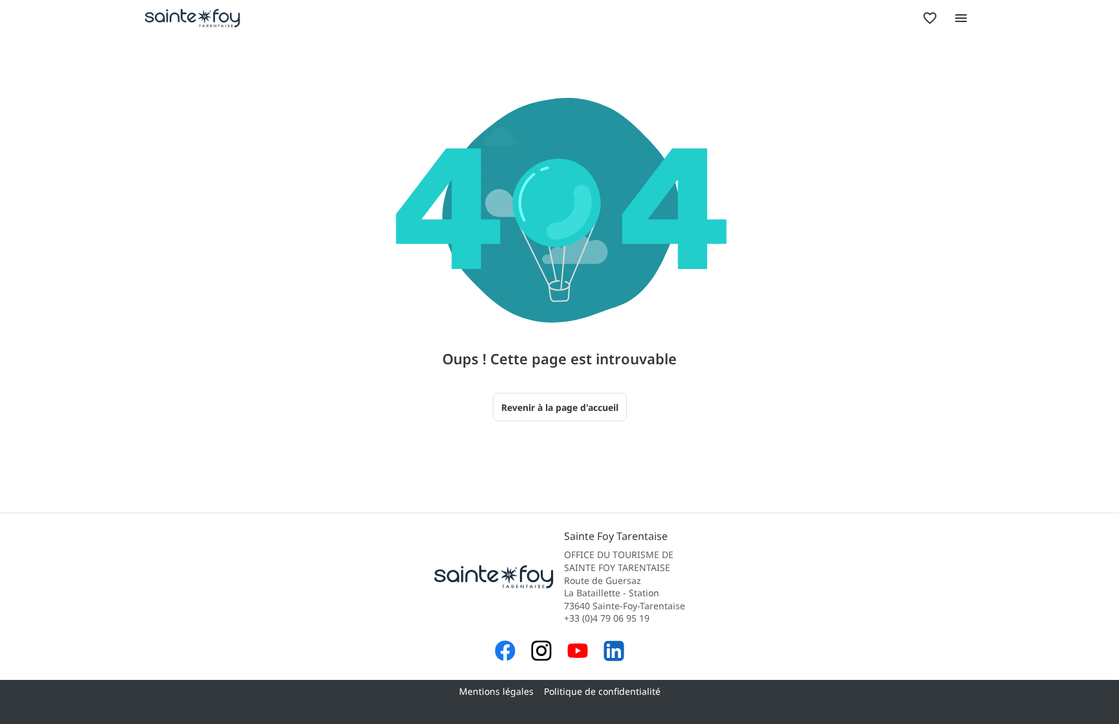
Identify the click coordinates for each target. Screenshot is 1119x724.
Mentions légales (496, 691)
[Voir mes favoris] (930, 18)
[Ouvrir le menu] (961, 18)
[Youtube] (577, 652)
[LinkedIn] (614, 652)
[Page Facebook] (505, 652)
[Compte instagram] (541, 652)
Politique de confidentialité (602, 691)
